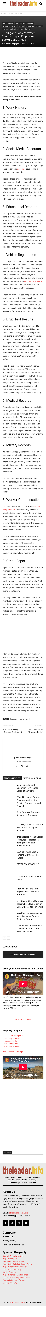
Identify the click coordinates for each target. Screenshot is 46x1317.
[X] (19, 52)
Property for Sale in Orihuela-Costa (17, 1264)
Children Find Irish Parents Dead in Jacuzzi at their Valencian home (29, 928)
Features (21, 26)
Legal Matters (14, 29)
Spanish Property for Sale (13, 1256)
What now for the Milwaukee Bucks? (35, 730)
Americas (18, 14)
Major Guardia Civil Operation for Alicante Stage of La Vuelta (27, 788)
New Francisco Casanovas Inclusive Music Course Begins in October (29, 916)
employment (23, 719)
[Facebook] (13, 52)
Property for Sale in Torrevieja (15, 1267)
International (30, 26)
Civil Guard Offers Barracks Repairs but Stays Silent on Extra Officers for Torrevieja (30, 904)
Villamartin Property (12, 1046)
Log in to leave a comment (23, 954)
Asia (16, 23)
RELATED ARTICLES (12, 778)
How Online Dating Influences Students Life (13, 730)
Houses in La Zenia (12, 1041)
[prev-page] (4, 938)
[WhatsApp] (24, 52)
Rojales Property (9, 1272)
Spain (21, 29)
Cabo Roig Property (12, 1038)
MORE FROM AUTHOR (32, 778)
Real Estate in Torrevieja (13, 1051)
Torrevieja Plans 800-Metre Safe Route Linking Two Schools (30, 827)
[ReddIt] (36, 52)
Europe (14, 26)
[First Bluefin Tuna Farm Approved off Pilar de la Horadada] (9, 891)
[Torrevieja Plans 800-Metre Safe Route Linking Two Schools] (9, 827)
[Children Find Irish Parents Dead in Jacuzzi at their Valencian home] (9, 928)
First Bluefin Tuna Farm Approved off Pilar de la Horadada (28, 891)
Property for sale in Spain (13, 1261)
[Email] (42, 52)
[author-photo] (23, 754)
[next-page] (8, 938)
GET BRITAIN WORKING (28, 864)
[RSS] (12, 1223)
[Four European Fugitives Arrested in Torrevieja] (9, 815)
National (27, 29)
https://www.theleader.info (23, 761)
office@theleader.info (18, 1212)
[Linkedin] (30, 52)
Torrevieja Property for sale (14, 1280)
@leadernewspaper (11, 44)
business (13, 719)
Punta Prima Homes (12, 1043)
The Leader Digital (17, 1302)
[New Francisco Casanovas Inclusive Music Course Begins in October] (9, 916)
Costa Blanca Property (12, 1269)
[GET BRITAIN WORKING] (9, 867)
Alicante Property (10, 1283)
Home (3, 14)
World (10, 14)
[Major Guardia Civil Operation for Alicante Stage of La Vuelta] (9, 788)
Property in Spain (10, 1259)
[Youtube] (28, 766)
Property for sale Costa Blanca (15, 1275)
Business (22, 23)
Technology (39, 26)
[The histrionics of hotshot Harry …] (9, 879)
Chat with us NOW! (23, 1019)
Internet (5, 29)
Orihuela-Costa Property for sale (16, 1277)
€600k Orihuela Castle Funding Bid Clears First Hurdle (28, 855)
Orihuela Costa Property (12, 1035)
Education (30, 23)
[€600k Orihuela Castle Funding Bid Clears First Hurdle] (9, 854)
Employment (6, 26)
